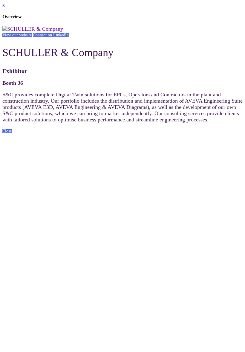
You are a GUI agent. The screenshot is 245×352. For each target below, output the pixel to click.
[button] (17, 35)
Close (7, 131)
